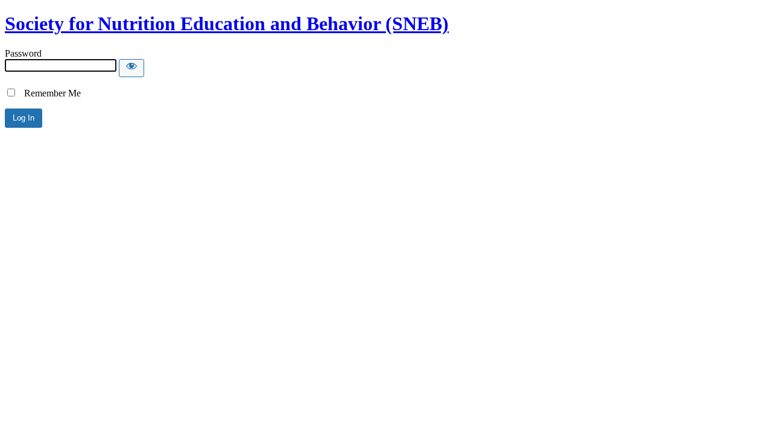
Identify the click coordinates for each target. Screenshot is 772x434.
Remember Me (49, 93)
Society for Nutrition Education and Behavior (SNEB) (227, 23)
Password (23, 53)
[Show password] (131, 68)
